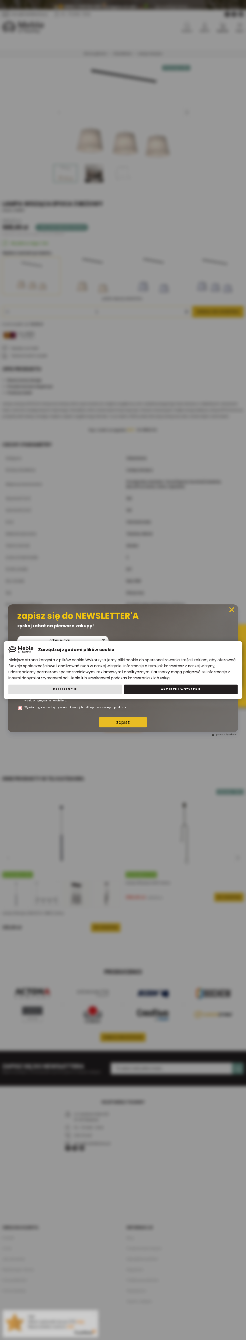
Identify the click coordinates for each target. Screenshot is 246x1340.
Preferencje (65, 689)
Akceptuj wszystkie (181, 689)
